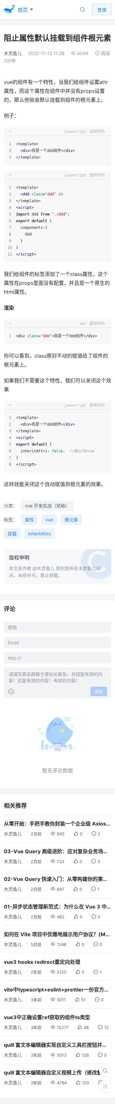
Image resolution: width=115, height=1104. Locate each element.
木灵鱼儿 (13, 53)
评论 (98, 691)
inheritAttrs (39, 533)
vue (49, 519)
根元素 (71, 519)
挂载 (12, 533)
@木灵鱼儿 (44, 568)
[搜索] (105, 1070)
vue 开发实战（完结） (47, 505)
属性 (29, 519)
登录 (101, 9)
